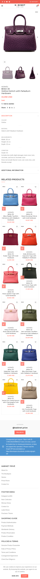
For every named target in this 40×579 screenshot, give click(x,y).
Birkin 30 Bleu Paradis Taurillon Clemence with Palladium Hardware (10, 216)
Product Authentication (8, 522)
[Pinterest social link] (9, 2)
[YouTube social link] (7, 2)
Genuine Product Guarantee (10, 545)
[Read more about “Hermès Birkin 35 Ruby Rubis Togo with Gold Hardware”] (4, 248)
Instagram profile (6, 496)
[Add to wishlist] (17, 186)
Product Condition (7, 536)
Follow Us (20, 432)
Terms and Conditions (8, 552)
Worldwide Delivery (7, 529)
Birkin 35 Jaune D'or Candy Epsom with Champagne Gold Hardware (10, 400)
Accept (24, 576)
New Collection (6, 499)
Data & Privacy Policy (8, 549)
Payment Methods (7, 526)
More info (15, 576)
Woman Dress (6, 503)
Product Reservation (8, 533)
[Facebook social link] (2, 2)
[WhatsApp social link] (14, 107)
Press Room (5, 480)
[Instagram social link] (4, 2)
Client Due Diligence (8, 559)
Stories (3, 477)
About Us (4, 470)
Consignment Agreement (9, 556)
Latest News (5, 510)
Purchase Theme (7, 513)
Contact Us (5, 484)
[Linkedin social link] (12, 107)
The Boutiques (6, 474)
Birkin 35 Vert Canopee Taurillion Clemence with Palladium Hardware (29, 331)
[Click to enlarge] (5, 62)
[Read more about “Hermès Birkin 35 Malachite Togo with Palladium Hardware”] (4, 364)
